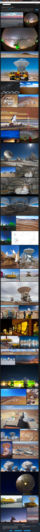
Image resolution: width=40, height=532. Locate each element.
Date (37, 10)
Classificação (36, 9)
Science (33, 0)
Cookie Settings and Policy (27, 530)
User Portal (35, 0)
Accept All (11, 530)
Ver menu (2, 2)
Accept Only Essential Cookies (18, 530)
